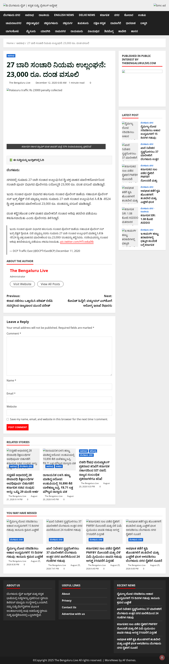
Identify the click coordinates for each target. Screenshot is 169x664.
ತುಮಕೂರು (83, 23)
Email (11, 393)
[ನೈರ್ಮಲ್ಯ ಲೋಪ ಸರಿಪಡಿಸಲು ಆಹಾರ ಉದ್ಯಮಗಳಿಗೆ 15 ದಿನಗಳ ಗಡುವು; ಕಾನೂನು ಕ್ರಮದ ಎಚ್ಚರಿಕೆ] (25, 531)
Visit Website (22, 284)
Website (12, 406)
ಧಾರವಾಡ (130, 23)
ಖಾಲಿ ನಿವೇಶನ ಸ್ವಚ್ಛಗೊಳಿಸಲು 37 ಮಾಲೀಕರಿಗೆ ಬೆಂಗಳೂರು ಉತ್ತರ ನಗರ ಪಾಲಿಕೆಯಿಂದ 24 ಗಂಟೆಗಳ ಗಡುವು (130, 152)
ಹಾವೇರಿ (122, 31)
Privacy (66, 600)
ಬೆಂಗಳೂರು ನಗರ (11, 15)
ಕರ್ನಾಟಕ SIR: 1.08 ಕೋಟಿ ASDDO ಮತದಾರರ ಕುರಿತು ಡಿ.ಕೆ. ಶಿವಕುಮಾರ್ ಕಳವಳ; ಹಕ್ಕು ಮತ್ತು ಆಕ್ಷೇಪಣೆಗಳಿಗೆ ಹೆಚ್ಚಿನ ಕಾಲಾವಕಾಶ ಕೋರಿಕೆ (130, 216)
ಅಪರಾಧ (29, 15)
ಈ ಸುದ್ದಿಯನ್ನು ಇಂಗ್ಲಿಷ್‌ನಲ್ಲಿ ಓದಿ (28, 160)
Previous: (30, 300)
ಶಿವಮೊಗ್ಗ (108, 31)
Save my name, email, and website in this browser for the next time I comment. (59, 419)
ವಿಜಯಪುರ (93, 31)
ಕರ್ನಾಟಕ (104, 15)
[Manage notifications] (162, 657)
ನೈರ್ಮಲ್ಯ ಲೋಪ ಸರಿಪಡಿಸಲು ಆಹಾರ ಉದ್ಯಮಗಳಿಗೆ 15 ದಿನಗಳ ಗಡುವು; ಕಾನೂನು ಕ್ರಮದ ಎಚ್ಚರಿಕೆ (130, 130)
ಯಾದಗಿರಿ (45, 31)
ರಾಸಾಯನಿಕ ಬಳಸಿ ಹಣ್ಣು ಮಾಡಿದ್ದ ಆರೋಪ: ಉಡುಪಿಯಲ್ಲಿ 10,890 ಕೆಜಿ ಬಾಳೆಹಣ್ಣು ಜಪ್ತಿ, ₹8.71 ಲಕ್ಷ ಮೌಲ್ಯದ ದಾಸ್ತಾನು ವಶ (58, 483)
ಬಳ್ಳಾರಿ (143, 23)
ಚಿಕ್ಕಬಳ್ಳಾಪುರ (32, 23)
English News (64, 15)
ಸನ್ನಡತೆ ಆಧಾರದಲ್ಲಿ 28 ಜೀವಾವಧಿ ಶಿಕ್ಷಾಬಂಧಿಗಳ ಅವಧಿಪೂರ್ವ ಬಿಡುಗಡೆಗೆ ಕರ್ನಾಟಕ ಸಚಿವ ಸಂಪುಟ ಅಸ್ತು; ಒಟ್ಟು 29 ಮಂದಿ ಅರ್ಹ (22, 483)
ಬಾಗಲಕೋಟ (12, 31)
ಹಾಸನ (134, 31)
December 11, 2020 (68, 251)
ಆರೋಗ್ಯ (93, 451)
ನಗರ (116, 15)
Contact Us (69, 607)
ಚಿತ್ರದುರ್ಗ (68, 23)
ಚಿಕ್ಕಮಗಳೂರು (51, 23)
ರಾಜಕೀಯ (44, 15)
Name (11, 380)
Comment (14, 333)
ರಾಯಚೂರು (77, 31)
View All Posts (50, 284)
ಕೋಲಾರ (128, 15)
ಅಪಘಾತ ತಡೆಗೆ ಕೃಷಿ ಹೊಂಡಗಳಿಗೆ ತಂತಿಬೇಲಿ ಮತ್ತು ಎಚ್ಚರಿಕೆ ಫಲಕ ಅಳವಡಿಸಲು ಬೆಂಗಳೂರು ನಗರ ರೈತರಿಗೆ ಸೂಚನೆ (130, 195)
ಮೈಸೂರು (31, 31)
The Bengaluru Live (19, 82)
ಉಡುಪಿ (142, 15)
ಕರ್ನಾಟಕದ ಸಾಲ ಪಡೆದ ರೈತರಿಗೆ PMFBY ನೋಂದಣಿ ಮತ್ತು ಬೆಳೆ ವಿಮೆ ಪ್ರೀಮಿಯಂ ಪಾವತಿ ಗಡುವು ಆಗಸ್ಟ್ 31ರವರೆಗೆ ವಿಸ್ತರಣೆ (130, 173)
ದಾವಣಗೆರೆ (115, 23)
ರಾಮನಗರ (60, 31)
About (66, 594)
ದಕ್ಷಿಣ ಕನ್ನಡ (99, 23)
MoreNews (111, 660)
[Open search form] (165, 23)
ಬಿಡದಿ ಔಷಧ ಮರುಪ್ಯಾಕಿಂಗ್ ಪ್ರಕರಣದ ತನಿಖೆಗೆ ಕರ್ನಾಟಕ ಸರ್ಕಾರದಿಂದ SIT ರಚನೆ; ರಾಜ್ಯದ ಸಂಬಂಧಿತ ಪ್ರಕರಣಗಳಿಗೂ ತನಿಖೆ (94, 470)
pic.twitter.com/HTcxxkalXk (77, 241)
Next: (90, 300)
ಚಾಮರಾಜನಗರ (13, 23)
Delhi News (87, 15)
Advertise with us (73, 614)
